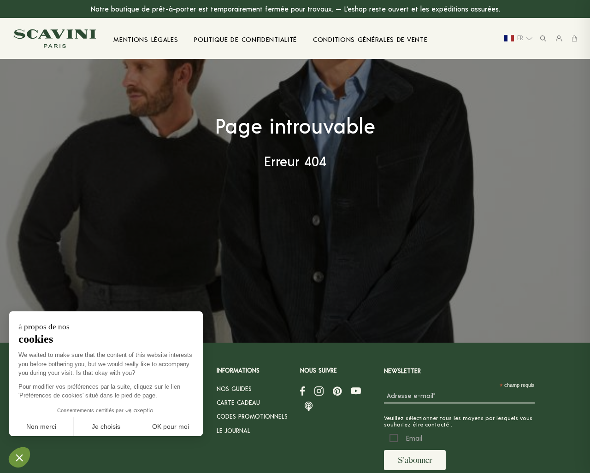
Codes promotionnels (252, 416)
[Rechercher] (543, 38)
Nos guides (234, 388)
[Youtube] (356, 391)
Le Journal (233, 430)
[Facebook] (302, 391)
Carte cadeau (238, 402)
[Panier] (574, 38)
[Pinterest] (337, 391)
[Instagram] (319, 391)
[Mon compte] (559, 38)
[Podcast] (309, 404)
